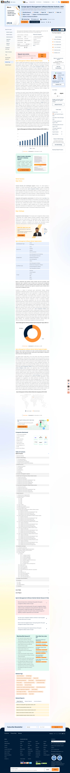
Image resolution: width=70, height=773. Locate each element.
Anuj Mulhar (44, 19)
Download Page (26, 19)
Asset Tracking (34, 689)
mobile (17, 103)
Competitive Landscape (7, 48)
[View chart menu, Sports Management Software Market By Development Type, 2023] (48, 322)
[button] (56, 2)
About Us (6, 741)
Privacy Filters (19, 682)
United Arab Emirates (38, 755)
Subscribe (56, 727)
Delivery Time (55, 112)
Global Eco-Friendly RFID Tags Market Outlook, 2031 (26, 704)
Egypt (44, 743)
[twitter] (57, 734)
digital (42, 102)
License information (8, 749)
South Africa (38, 751)
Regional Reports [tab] (28, 701)
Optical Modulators (20, 675)
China (29, 743)
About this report (8, 29)
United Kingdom (46, 754)
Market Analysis (9, 34)
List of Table (18, 590)
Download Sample (25, 169)
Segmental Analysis (8, 40)
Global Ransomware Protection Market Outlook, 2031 (26, 709)
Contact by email (57, 50)
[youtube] (63, 734)
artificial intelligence (20, 367)
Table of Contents (8, 51)
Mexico (44, 747)
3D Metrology (28, 675)
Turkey (29, 754)
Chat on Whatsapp (57, 39)
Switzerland (38, 753)
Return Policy (6, 753)
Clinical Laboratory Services (29, 682)
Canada (44, 741)
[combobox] (62, 30)
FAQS (5, 756)
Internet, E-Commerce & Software (30, 16)
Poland (37, 749)
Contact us (6, 758)
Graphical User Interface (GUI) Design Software (25, 687)
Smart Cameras (19, 684)
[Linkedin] (44, 233)
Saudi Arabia (30, 751)
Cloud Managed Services (40, 680)
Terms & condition (7, 754)
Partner (5, 747)
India (37, 745)
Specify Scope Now (22, 426)
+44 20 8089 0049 (57, 44)
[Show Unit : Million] (32, 148)
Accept (55, 769)
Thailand (21, 754)
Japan (29, 747)
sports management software (38, 66)
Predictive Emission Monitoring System (24, 678)
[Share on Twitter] (48, 22)
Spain (21, 753)
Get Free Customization (58, 67)
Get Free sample (35, 21)
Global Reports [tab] (20, 701)
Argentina (22, 741)
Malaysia (37, 747)
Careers (5, 745)
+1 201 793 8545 (57, 47)
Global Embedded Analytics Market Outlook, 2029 (26, 715)
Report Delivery (55, 134)
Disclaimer (6, 733)
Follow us (51, 733)
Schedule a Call (36, 19)
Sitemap (20, 733)
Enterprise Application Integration (23, 689)
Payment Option (55, 131)
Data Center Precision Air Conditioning (35, 691)
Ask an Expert (21, 235)
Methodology (7, 743)
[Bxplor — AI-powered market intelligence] (25, 2)
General (28, 109)
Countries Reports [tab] (37, 701)
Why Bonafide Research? (7, 58)
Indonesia (45, 745)
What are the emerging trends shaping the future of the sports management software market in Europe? (29, 628)
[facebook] (55, 734)
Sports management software (33, 188)
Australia (29, 741)
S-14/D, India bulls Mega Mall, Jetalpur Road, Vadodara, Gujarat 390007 (57, 745)
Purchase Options (56, 33)
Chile (21, 743)
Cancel (47, 769)
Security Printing (28, 684)
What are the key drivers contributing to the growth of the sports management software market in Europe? (30, 602)
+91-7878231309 (55, 749)
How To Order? (7, 751)
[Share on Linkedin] (50, 22)
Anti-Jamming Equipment (21, 680)
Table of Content (19, 453)
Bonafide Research (27, 12)
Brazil (37, 741)
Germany (29, 745)
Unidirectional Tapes (40, 682)
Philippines (30, 749)
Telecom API (36, 678)
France (21, 745)
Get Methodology (58, 144)
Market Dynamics (9, 37)
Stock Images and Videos (21, 691)
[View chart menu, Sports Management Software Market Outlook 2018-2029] (48, 129)
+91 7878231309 (57, 41)
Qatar (44, 749)
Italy (21, 747)
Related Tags (7, 62)
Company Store (32, 2)
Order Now (42, 55)
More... (34, 45)
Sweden (29, 753)
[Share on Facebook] (46, 22)
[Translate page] (59, 2)
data (35, 81)
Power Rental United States (22, 693)
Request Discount (58, 104)
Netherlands (22, 749)
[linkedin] (61, 734)
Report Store (65, 2)
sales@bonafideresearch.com (57, 751)
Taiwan (44, 753)
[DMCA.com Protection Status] (44, 763)
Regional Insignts (8, 44)
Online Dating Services (41, 687)
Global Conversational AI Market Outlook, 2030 (25, 712)
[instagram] (59, 734)
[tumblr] (65, 734)
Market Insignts (9, 32)
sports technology (36, 375)
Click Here (25, 151)
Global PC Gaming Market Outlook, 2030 (24, 707)
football (31, 63)
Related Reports (8, 64)
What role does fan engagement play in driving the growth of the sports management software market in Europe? (31, 623)
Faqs (6, 54)
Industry (13, 2)
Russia (21, 751)
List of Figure (18, 592)
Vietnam (29, 758)
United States (22, 758)
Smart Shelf (31, 693)
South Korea (45, 751)
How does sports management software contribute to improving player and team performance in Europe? (31, 618)
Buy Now (25, 21)
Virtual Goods (31, 680)
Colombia (37, 743)
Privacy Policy (13, 733)
